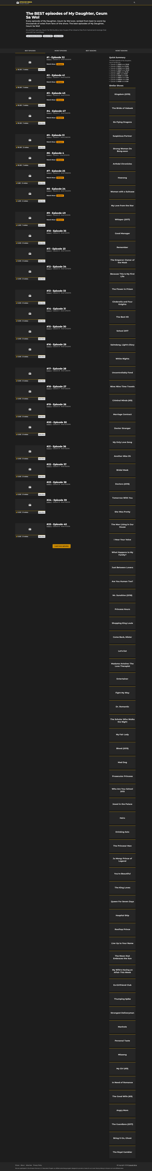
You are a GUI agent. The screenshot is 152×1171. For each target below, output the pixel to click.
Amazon (60, 64)
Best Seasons (91, 50)
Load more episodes (62, 546)
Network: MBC (48, 36)
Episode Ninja (132, 1165)
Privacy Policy (37, 1165)
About (23, 1165)
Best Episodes (30, 50)
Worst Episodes (61, 50)
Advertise (29, 1165)
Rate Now (42, 69)
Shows (17, 1165)
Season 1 (49, 59)
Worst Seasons (121, 50)
